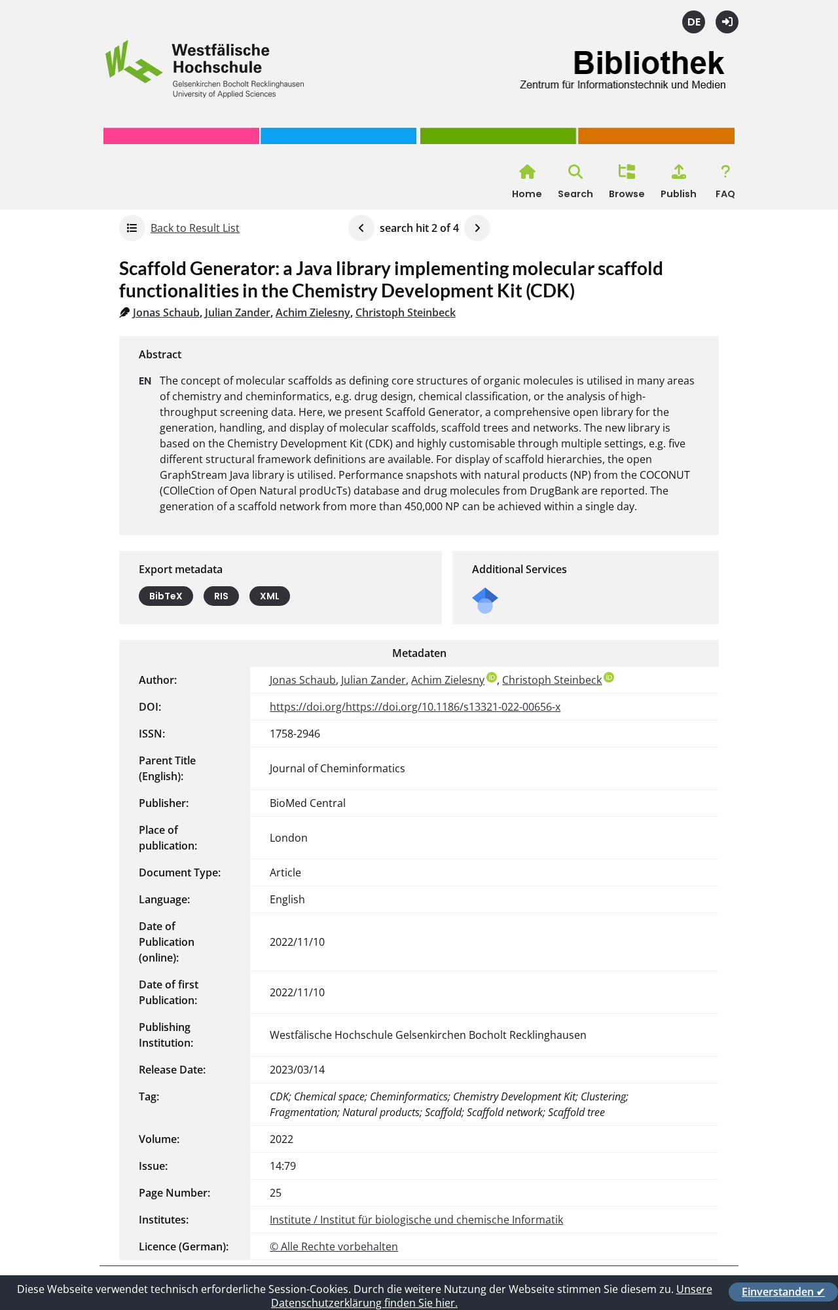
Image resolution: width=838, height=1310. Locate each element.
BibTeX (166, 596)
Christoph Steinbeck (405, 312)
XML (270, 596)
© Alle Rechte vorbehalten (334, 1246)
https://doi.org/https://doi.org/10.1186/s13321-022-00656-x (415, 707)
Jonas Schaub (166, 312)
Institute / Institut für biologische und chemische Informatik (416, 1219)
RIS (221, 596)
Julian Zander (237, 312)
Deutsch (693, 21)
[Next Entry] (477, 228)
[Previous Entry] (361, 228)
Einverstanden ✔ (783, 1291)
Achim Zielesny (313, 312)
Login (727, 21)
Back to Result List (195, 228)
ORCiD (491, 677)
